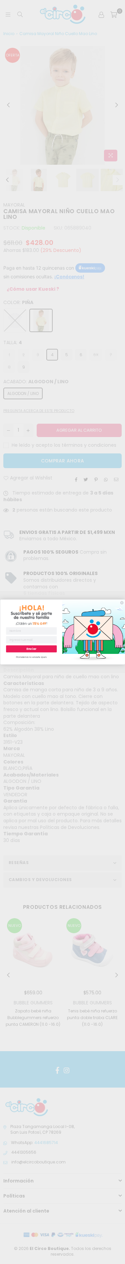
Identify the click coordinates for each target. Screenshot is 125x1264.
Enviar (31, 649)
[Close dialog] (122, 603)
